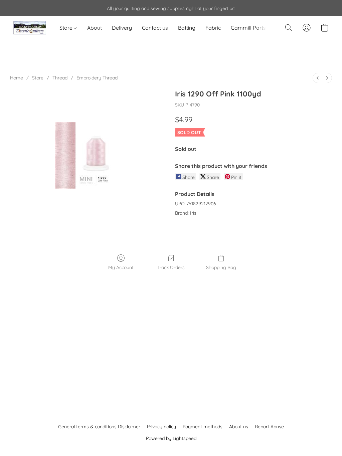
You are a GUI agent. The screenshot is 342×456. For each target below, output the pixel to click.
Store (66, 27)
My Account (121, 267)
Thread (59, 78)
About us (238, 427)
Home (16, 78)
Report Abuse (269, 427)
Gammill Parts (248, 27)
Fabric (213, 27)
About (94, 27)
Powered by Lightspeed (171, 438)
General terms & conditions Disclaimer (99, 427)
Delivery (122, 27)
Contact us (155, 27)
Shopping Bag (221, 267)
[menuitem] (317, 78)
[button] (29, 27)
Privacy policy (161, 427)
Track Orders (171, 267)
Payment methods (202, 427)
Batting (186, 27)
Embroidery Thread (97, 78)
